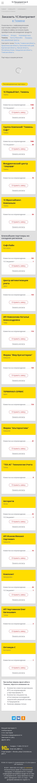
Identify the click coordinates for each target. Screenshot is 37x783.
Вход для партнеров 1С (9, 728)
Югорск (14, 35)
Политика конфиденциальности (11, 735)
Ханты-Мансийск (16, 38)
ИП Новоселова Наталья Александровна (16, 318)
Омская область (23, 48)
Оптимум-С (9, 647)
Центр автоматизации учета (15, 282)
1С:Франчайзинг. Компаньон (12, 201)
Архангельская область (10, 45)
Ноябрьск (5, 35)
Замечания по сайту (7, 737)
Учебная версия (6, 730)
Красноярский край (26, 45)
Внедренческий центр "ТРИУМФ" (15, 165)
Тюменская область (27, 43)
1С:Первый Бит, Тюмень (16, 92)
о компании (28, 768)
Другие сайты (5, 740)
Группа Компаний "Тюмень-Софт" (18, 128)
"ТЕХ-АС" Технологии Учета (17, 464)
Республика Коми (7, 50)
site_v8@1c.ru (18, 749)
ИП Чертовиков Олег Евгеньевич (14, 611)
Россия (17, 43)
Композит (8, 574)
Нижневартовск (25, 35)
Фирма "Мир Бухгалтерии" (17, 355)
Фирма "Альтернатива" (16, 428)
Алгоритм (8, 501)
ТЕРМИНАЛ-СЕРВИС (13, 391)
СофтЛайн (8, 245)
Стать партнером (7, 733)
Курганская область (8, 48)
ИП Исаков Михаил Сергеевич (13, 538)
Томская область (7, 52)
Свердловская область (23, 50)
